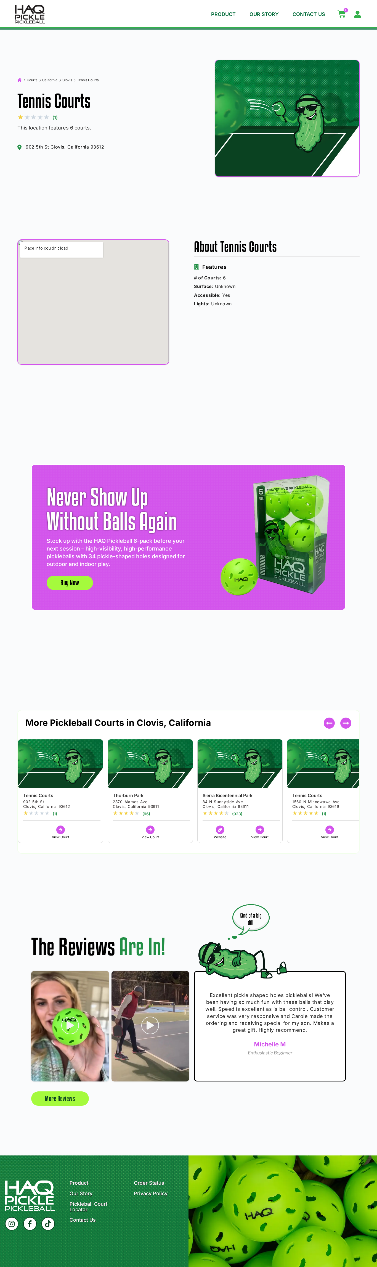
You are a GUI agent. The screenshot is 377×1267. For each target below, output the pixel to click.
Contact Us (309, 14)
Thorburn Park (128, 795)
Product (223, 14)
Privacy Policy (151, 1193)
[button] (345, 723)
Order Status (149, 1183)
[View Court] (60, 830)
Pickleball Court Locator (88, 1206)
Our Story (264, 14)
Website (220, 837)
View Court (60, 837)
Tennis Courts (38, 795)
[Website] (220, 830)
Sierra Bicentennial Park (228, 795)
